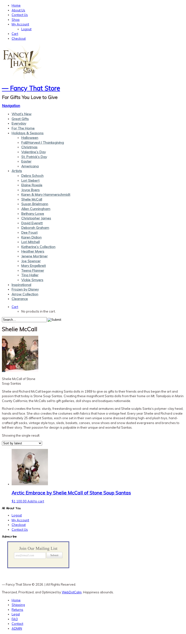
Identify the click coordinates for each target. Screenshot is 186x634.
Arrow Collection (25, 294)
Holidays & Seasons (28, 133)
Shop (16, 20)
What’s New (21, 114)
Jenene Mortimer (34, 256)
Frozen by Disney (25, 289)
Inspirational (21, 285)
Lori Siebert (30, 180)
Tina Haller (30, 275)
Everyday (19, 123)
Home (16, 5)
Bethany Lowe (32, 213)
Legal (16, 614)
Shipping (18, 605)
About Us (18, 10)
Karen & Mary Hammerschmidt (45, 194)
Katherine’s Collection (38, 247)
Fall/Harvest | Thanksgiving (42, 142)
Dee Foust (29, 232)
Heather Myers (32, 251)
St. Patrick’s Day (34, 157)
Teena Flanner (32, 270)
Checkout (19, 38)
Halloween (29, 137)
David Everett (32, 223)
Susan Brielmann (34, 204)
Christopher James (36, 218)
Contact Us (20, 15)
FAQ (15, 619)
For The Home (23, 128)
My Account (20, 24)
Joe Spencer (31, 261)
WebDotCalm (72, 592)
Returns (17, 610)
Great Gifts (20, 119)
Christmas (29, 147)
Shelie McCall (31, 199)
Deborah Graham (35, 227)
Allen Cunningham (35, 209)
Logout (26, 29)
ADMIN (17, 628)
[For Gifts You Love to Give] (22, 79)
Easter (26, 161)
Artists (17, 171)
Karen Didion (31, 237)
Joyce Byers (30, 190)
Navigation (11, 105)
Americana (30, 166)
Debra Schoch (32, 175)
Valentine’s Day (33, 152)
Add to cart (35, 501)
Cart (15, 34)
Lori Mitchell (30, 242)
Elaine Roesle (31, 185)
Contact (17, 624)
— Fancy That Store (31, 88)
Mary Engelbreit (33, 265)
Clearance (20, 299)
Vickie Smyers (32, 280)
